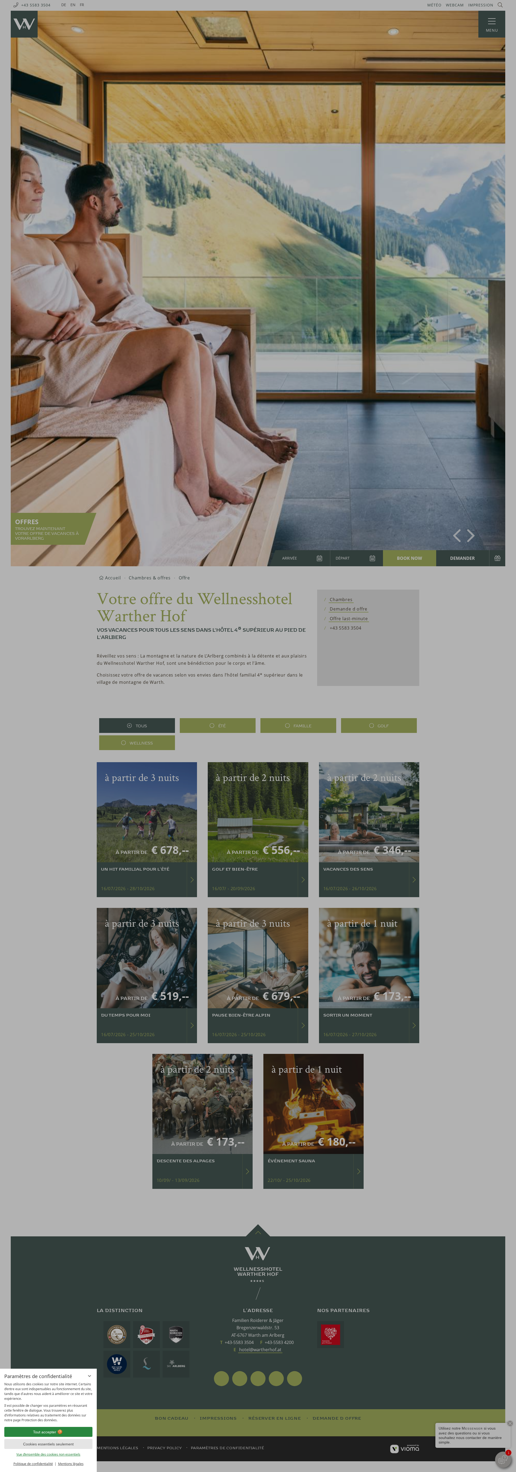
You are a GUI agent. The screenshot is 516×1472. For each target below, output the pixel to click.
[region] (48, 1402)
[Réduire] (89, 1376)
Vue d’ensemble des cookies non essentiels (48, 1454)
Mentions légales (71, 1464)
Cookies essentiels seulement (48, 1444)
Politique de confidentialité (33, 1464)
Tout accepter (44, 1432)
